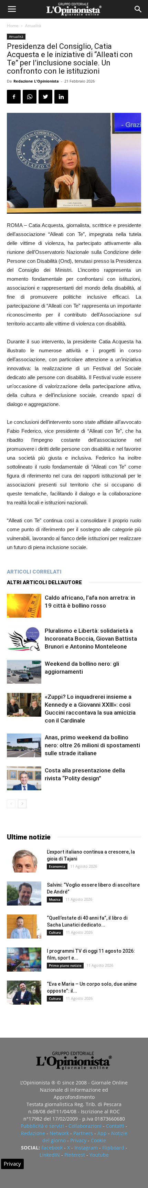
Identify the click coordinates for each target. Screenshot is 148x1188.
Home (13, 26)
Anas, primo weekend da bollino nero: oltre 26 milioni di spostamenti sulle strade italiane (92, 745)
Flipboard (113, 1147)
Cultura (55, 932)
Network (59, 1133)
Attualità (33, 26)
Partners (83, 1133)
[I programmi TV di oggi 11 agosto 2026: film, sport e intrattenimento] (24, 960)
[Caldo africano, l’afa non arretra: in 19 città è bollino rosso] (24, 606)
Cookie (98, 1140)
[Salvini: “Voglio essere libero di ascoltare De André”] (24, 893)
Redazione (33, 1133)
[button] (138, 9)
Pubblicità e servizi (42, 1126)
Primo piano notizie (65, 965)
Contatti (115, 1126)
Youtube (99, 1155)
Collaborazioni (85, 1126)
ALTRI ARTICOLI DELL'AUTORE (44, 582)
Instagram (86, 1147)
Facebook (52, 1147)
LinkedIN (50, 1155)
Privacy (78, 1140)
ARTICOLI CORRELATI (34, 572)
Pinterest (74, 1155)
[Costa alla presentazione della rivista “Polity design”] (24, 778)
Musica (55, 899)
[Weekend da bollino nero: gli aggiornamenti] (24, 672)
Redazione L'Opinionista (36, 81)
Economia (57, 866)
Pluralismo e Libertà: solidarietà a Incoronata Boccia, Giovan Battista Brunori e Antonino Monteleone (91, 638)
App (102, 1133)
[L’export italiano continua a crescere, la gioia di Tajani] (24, 860)
